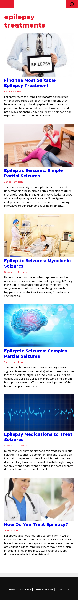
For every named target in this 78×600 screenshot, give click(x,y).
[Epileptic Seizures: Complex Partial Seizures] (39, 325)
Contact (62, 589)
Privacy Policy (20, 589)
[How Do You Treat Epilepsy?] (39, 499)
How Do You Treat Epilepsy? (36, 524)
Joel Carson (11, 530)
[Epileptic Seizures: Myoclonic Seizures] (39, 235)
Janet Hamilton (13, 181)
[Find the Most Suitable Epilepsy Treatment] (39, 55)
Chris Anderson (13, 91)
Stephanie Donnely (15, 272)
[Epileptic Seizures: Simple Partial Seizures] (39, 145)
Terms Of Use (43, 589)
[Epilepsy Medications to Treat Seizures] (39, 412)
